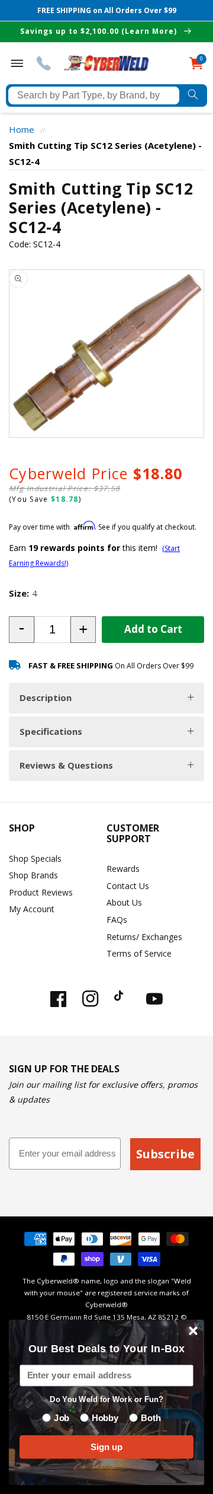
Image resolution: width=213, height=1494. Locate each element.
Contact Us (127, 885)
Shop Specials (35, 858)
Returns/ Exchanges (144, 936)
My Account (31, 909)
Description (46, 697)
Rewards (123, 868)
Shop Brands (33, 875)
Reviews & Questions (66, 765)
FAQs (116, 919)
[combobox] (93, 95)
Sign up (106, 1446)
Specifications (51, 731)
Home (21, 129)
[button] (21, 629)
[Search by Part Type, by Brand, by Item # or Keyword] (193, 95)
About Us (124, 902)
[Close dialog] (193, 1331)
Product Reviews (41, 892)
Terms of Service (139, 953)
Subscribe (165, 1154)
